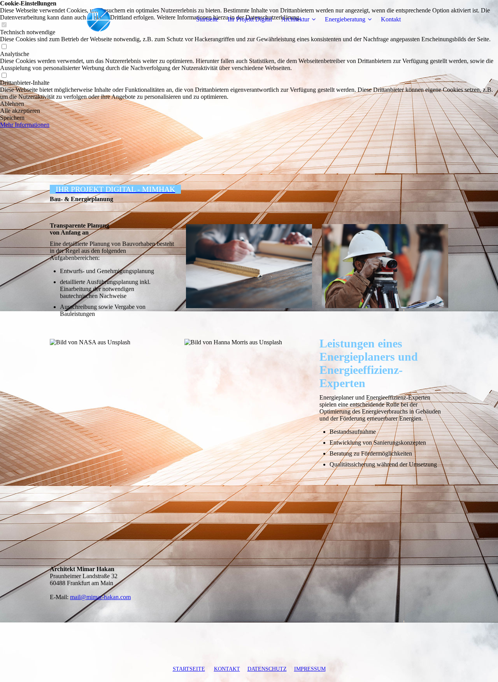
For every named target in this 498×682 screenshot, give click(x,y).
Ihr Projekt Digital (250, 19)
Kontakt (391, 19)
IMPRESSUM (310, 669)
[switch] (4, 47)
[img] (98, 19)
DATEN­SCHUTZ (267, 669)
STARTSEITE (189, 669)
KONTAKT (227, 669)
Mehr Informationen (24, 124)
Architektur (295, 19)
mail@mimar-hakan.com (100, 597)
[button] (249, 103)
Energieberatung (345, 19)
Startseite (207, 19)
